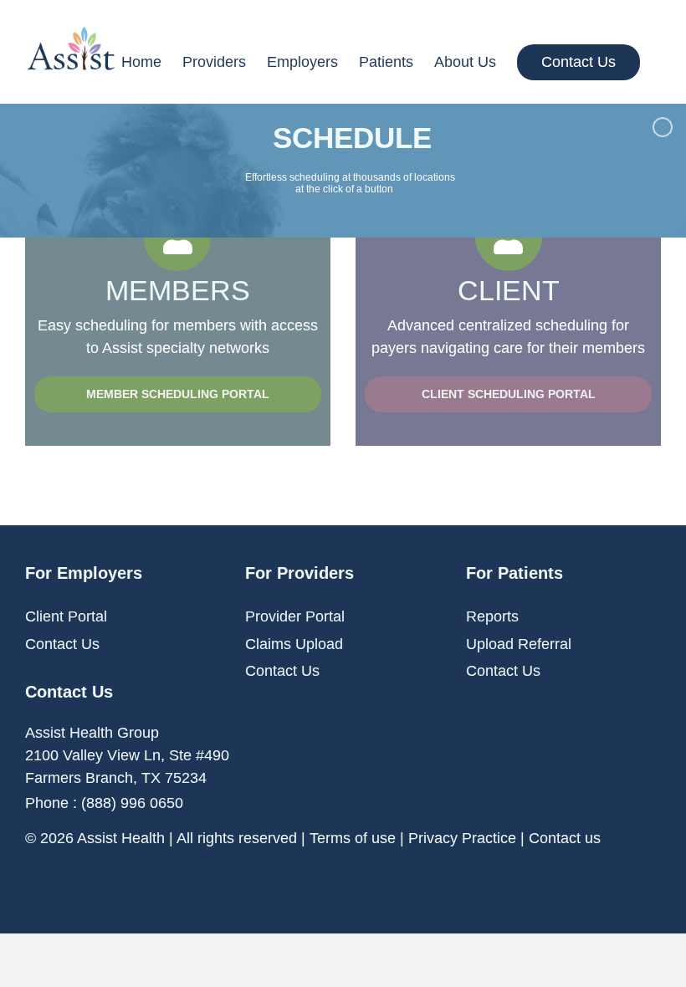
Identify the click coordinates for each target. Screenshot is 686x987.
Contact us (565, 838)
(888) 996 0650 (132, 803)
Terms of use (353, 838)
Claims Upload (294, 644)
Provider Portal (295, 616)
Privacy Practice (462, 838)
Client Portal (66, 616)
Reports (492, 616)
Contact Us (62, 644)
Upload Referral (518, 644)
